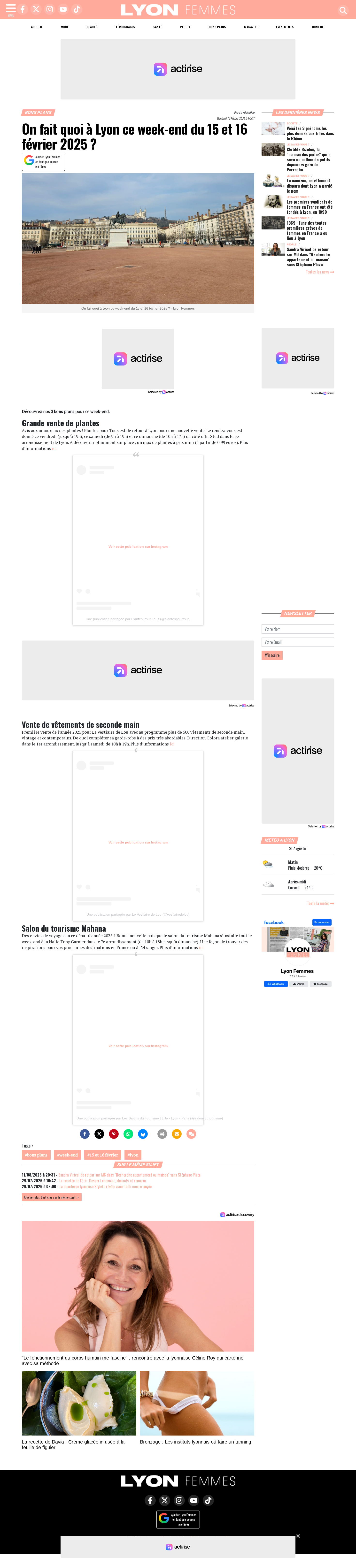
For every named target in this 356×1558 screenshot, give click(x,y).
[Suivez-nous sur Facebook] (298, 954)
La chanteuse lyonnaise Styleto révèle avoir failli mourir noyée (106, 1186)
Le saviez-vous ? (298, 144)
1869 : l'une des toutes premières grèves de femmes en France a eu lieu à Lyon (307, 230)
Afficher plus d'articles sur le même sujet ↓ (51, 1197)
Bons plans (217, 26)
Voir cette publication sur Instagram (138, 546)
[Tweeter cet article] (99, 1134)
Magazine (251, 26)
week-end (68, 1155)
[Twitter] (35, 9)
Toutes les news (318, 272)
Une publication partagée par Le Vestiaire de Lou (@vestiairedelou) (138, 914)
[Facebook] (21, 9)
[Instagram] (48, 9)
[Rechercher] (342, 10)
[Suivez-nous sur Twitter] (163, 1504)
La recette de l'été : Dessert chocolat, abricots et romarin (102, 1181)
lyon (134, 1155)
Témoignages (125, 26)
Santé (157, 26)
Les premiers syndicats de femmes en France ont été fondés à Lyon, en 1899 (310, 206)
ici (54, 448)
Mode (65, 26)
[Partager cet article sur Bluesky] (143, 1134)
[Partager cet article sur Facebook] (85, 1134)
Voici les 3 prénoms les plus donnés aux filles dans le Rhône (310, 133)
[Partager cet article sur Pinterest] (114, 1134)
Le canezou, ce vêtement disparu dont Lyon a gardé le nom (309, 185)
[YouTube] (62, 9)
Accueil (36, 26)
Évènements (285, 26)
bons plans (37, 1155)
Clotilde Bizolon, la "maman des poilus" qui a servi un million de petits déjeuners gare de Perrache (309, 159)
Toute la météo (318, 903)
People (185, 26)
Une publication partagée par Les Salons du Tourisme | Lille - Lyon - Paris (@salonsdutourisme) (150, 1118)
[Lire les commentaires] (191, 1134)
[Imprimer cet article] (162, 1134)
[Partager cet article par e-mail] (177, 1134)
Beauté (92, 26)
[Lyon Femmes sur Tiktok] (207, 1504)
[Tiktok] (75, 9)
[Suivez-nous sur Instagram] (178, 1504)
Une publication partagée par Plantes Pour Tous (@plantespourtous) (138, 619)
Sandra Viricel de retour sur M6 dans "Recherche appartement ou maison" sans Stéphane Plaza (129, 1175)
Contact (318, 26)
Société (292, 123)
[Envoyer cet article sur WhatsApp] (128, 1134)
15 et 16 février (104, 1155)
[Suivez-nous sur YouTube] (192, 1504)
